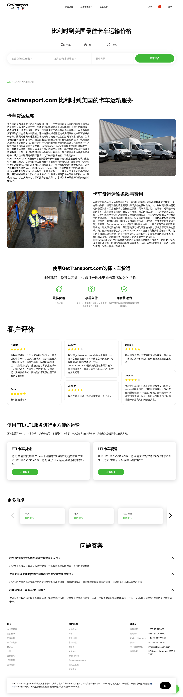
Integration (74, 656)
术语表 (72, 647)
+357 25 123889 (156, 629)
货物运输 (11, 638)
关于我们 (73, 638)
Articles (72, 651)
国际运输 (11, 664)
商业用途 (69, 6)
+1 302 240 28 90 (156, 642)
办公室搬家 (12, 629)
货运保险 (73, 669)
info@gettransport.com (159, 647)
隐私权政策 (74, 664)
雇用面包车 (12, 656)
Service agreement (77, 660)
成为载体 (73, 629)
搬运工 (10, 647)
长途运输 (11, 660)
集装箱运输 (12, 642)
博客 (71, 633)
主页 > (10, 81)
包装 (9, 651)
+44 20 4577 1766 (157, 638)
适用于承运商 (86, 6)
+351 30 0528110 (156, 633)
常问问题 (73, 642)
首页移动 (11, 633)
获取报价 (104, 6)
